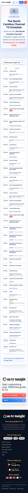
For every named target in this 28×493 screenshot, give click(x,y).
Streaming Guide (6, 444)
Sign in (21, 2)
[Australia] (21, 478)
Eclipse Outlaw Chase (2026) (16, 108)
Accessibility (5, 488)
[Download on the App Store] (14, 470)
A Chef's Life (12, 71)
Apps (3, 454)
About (22, 438)
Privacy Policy (12, 488)
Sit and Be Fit (12, 144)
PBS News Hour (13, 137)
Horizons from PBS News (16, 278)
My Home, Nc (13, 307)
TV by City (4, 452)
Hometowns (12, 340)
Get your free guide (10, 395)
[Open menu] (25, 2)
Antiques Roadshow (14, 324)
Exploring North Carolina (16, 285)
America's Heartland (14, 129)
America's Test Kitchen (15, 94)
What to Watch (6, 447)
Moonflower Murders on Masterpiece (15, 228)
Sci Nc (10, 291)
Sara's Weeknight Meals (15, 79)
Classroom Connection (15, 259)
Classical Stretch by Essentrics (14, 153)
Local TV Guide (6, 442)
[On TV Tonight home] (14, 379)
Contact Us (7, 438)
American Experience (15, 332)
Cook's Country (13, 86)
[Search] (13, 2)
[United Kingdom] (14, 478)
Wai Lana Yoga (13, 160)
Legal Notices (20, 488)
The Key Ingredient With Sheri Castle (15, 168)
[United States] (7, 478)
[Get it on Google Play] (14, 464)
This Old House (13, 270)
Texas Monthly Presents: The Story (17, 122)
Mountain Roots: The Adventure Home (14, 115)
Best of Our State (14, 317)
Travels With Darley (14, 102)
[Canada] (10, 478)
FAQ (15, 438)
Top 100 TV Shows (7, 449)
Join (17, 2)
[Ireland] (17, 478)
